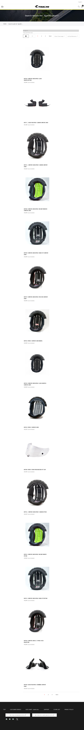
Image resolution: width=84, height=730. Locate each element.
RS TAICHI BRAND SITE (17, 715)
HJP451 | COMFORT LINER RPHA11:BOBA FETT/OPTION (35, 598)
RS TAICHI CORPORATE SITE (44, 715)
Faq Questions (28, 32)
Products (25, 30)
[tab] (51, 31)
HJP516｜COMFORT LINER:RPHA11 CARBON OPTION (35, 512)
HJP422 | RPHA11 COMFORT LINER (31, 427)
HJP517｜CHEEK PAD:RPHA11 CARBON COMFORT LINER (36, 122)
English (80, 2)
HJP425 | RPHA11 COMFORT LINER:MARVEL (33, 341)
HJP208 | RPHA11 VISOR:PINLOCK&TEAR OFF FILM (35, 469)
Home (4, 24)
